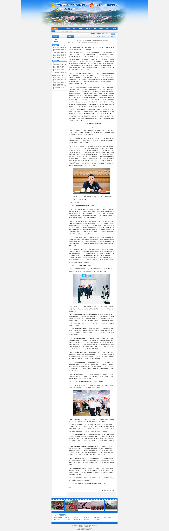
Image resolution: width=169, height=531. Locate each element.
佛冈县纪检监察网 (56, 519)
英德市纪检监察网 (67, 519)
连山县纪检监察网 (97, 519)
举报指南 (114, 28)
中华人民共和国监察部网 (57, 517)
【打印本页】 (109, 490)
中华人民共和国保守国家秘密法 (59, 69)
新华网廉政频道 (66, 517)
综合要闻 (74, 28)
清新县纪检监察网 (107, 517)
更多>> (65, 45)
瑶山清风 (101, 28)
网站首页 (103, 36)
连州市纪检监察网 (87, 519)
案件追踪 (94, 28)
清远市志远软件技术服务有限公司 (86, 528)
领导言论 (111, 36)
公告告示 (56, 39)
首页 (55, 28)
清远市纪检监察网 (87, 517)
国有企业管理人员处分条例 (59, 67)
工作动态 (68, 28)
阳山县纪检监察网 (77, 519)
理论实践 (107, 28)
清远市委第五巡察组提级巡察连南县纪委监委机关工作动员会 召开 (73, 31)
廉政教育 (81, 28)
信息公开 (61, 28)
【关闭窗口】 (104, 490)
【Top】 (113, 490)
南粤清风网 (76, 517)
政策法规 (88, 28)
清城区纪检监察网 (97, 517)
